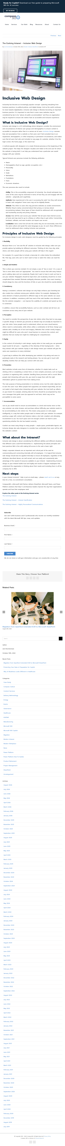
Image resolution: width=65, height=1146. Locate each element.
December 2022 (9, 978)
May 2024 (7, 903)
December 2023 (9, 925)
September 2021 (9, 1039)
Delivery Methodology (11, 696)
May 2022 (7, 1008)
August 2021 (8, 1043)
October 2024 (8, 881)
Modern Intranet (28, 47)
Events (6, 704)
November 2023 (9, 930)
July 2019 (7, 1127)
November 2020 (9, 1083)
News (5, 748)
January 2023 (8, 973)
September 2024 (9, 886)
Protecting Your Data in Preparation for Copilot (19, 667)
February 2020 (8, 1114)
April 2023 (7, 960)
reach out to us (49, 477)
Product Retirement (10, 761)
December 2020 (9, 1079)
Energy (6, 700)
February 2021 (8, 1070)
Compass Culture (9, 687)
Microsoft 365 (8, 726)
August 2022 (8, 995)
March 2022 (7, 1017)
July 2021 (6, 1048)
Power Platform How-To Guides (14, 757)
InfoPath (6, 717)
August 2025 (8, 838)
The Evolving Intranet (10, 496)
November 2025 (9, 824)
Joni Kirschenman (8, 47)
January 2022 (8, 1026)
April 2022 (7, 1013)
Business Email (9, 526)
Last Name (8, 544)
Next (59, 36)
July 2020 (7, 1100)
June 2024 (7, 899)
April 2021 (7, 1061)
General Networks (39, 1138)
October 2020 (8, 1087)
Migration (7, 735)
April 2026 (7, 803)
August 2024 (8, 890)
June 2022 (7, 1004)
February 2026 (8, 811)
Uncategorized (8, 774)
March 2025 (7, 859)
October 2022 (8, 986)
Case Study (7, 682)
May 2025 (7, 851)
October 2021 (8, 1035)
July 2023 (7, 947)
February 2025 (8, 864)
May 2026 (7, 798)
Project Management (10, 766)
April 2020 (7, 1109)
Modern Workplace (10, 744)
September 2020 (9, 1092)
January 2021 (8, 1074)
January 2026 (8, 816)
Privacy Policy (47, 1136)
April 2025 (7, 855)
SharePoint (35, 47)
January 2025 (8, 868)
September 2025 (9, 833)
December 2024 (9, 873)
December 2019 (9, 1118)
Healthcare (7, 713)
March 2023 (7, 965)
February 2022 (8, 1022)
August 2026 (8, 785)
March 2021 (7, 1065)
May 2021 (7, 1057)
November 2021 (9, 1030)
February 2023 (8, 969)
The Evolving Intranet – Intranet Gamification (17, 500)
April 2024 (7, 908)
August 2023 (8, 943)
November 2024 (9, 877)
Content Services (9, 691)
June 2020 (7, 1105)
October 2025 (8, 829)
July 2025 (7, 842)
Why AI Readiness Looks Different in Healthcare (19, 672)
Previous (53, 36)
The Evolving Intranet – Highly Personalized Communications (23, 504)
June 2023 (7, 951)
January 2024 (8, 921)
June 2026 (7, 794)
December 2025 (9, 820)
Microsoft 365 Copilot (11, 731)
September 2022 (9, 991)
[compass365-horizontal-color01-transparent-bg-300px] (12, 15)
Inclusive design (48, 131)
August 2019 (8, 1122)
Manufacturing (8, 722)
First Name (8, 535)
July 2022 (7, 1000)
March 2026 (7, 807)
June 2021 (7, 1052)
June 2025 (7, 846)
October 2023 (8, 934)
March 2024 (7, 912)
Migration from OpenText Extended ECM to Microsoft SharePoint (29, 626)
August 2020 (8, 1096)
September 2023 (9, 938)
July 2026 (7, 789)
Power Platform (8, 752)
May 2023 (7, 956)
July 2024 (7, 895)
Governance (7, 709)
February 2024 (8, 916)
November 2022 (9, 982)
